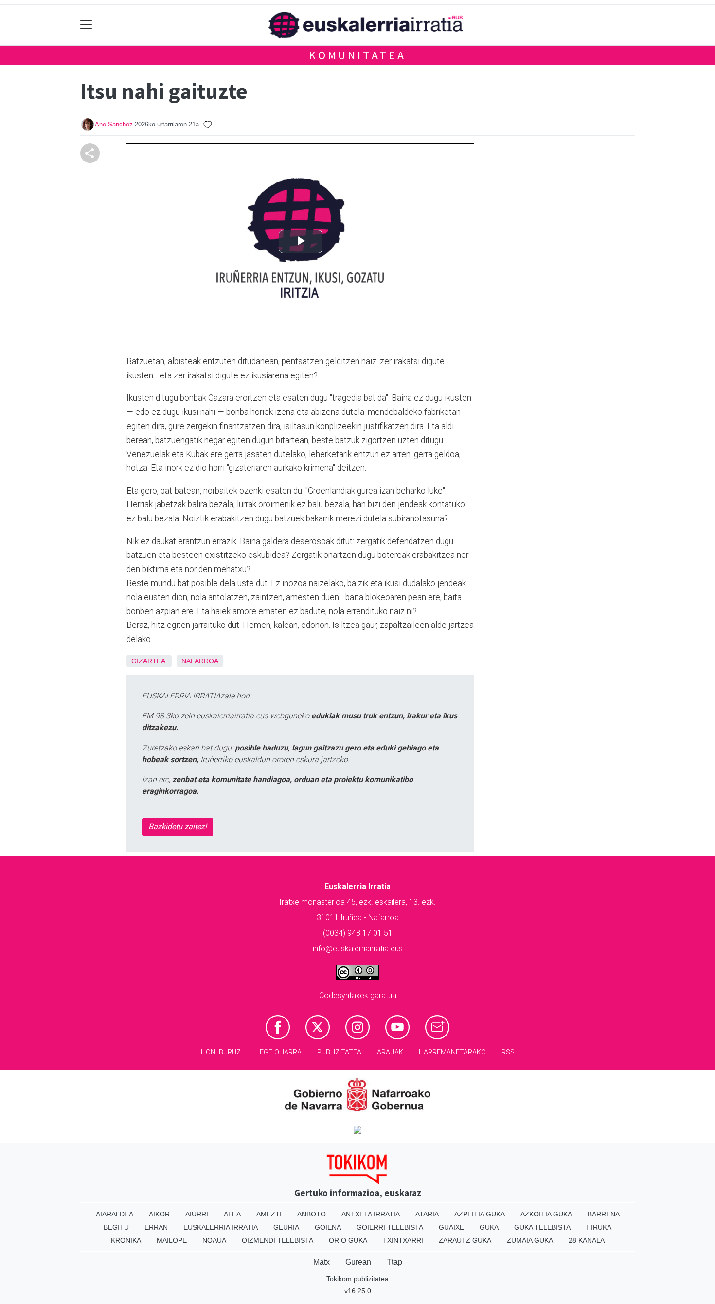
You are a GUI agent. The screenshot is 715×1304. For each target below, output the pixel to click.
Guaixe (451, 1227)
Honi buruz (221, 1052)
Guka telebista (542, 1227)
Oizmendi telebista (277, 1240)
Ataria (427, 1214)
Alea (232, 1214)
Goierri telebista (390, 1227)
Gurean (358, 1262)
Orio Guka (348, 1240)
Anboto (311, 1214)
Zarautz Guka (465, 1240)
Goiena (328, 1227)
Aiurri (196, 1214)
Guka (489, 1227)
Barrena (604, 1214)
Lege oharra (279, 1052)
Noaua (214, 1240)
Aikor (159, 1214)
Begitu (116, 1227)
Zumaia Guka (530, 1240)
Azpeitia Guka (479, 1214)
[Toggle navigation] (86, 25)
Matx (321, 1262)
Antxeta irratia (370, 1214)
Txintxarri (403, 1240)
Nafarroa (199, 661)
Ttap (394, 1262)
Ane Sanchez (114, 124)
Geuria (286, 1227)
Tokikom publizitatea (357, 1279)
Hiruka (598, 1227)
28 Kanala (587, 1240)
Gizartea (148, 661)
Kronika (126, 1240)
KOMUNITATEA (357, 55)
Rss (508, 1052)
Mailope (172, 1240)
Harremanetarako (452, 1052)
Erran (156, 1227)
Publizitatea (339, 1052)
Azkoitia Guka (546, 1214)
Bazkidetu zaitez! (177, 826)
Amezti (269, 1214)
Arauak (390, 1052)
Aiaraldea (114, 1214)
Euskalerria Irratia (220, 1227)
